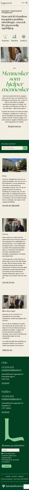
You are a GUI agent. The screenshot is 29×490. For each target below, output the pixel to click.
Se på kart (5, 383)
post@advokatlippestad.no (11, 370)
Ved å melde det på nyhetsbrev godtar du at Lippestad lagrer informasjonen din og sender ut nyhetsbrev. (10, 458)
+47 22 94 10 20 (8, 367)
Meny (23, 2)
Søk (25, 148)
